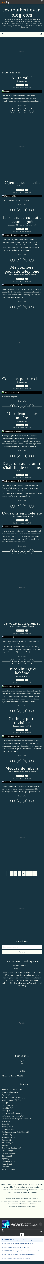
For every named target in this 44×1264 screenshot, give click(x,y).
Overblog (33, 1192)
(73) (11, 1100)
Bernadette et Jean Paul (23, 983)
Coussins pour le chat (22, 378)
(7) (9, 1153)
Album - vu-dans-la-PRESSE (12, 1076)
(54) (6, 1111)
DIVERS (12, 626)
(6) (7, 1156)
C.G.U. (7, 1203)
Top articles (22, 1201)
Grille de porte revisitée (22, 720)
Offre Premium (32, 1203)
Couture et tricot (22, 81)
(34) (17, 1119)
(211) (12, 1089)
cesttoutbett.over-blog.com (22, 12)
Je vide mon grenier (22, 623)
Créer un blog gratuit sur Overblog (9, 1201)
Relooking (26, 516)
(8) (7, 1151)
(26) (6, 1121)
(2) (8, 1161)
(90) (6, 1095)
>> (35, 873)
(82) (13, 1097)
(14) (9, 1137)
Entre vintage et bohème (22, 671)
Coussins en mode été (22, 513)
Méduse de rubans (22, 768)
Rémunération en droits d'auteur (19, 1203)
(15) (7, 1135)
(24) (6, 1124)
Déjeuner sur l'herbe (22, 182)
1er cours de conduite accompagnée (22, 219)
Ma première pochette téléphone (22, 269)
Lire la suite (22, 105)
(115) (10, 1092)
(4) (6, 1159)
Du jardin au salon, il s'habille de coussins (22, 465)
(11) (7, 1140)
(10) (7, 1143)
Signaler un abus (37, 1201)
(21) (8, 1127)
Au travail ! (22, 77)
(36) (12, 1113)
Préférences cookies (31, 1206)
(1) (7, 1164)
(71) (5, 1103)
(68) (10, 1105)
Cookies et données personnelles (16, 1206)
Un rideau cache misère (22, 415)
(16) (15, 1132)
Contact (29, 1201)
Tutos (31, 516)
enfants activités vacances (16, 225)
